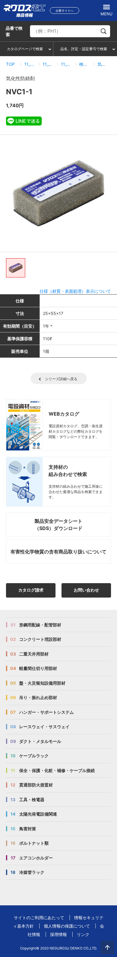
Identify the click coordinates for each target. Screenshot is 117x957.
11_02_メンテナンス (48, 64)
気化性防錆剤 (103, 64)
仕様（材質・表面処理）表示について (75, 291)
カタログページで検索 (25, 49)
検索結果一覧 (84, 64)
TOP (10, 64)
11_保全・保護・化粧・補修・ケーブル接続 (29, 64)
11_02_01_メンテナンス (66, 64)
